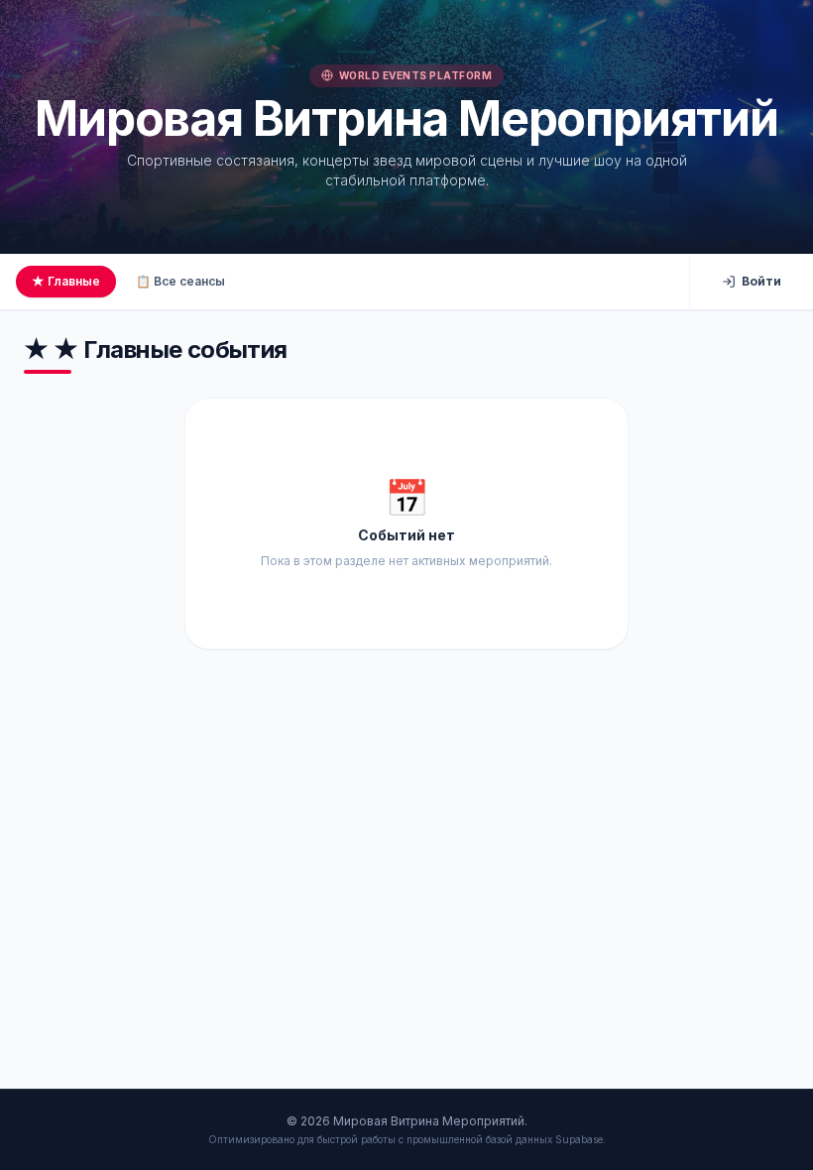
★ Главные (66, 281)
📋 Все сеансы (180, 281)
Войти (761, 281)
